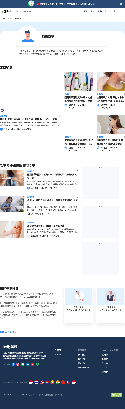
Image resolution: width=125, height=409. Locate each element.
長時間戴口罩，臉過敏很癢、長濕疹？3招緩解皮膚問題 (111, 142)
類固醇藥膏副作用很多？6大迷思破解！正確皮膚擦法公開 (52, 176)
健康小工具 (59, 354)
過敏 (10, 18)
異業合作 (105, 367)
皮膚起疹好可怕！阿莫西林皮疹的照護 (45, 225)
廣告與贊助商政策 (85, 367)
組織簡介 (105, 359)
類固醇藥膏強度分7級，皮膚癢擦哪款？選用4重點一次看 (78, 99)
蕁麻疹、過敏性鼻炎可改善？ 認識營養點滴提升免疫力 (52, 202)
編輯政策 (81, 363)
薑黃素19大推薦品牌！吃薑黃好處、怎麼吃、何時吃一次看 (28, 119)
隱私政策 (81, 359)
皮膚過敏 (18, 18)
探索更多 (58, 350)
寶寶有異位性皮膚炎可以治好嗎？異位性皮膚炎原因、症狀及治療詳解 (78, 142)
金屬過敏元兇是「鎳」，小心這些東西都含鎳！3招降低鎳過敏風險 (110, 99)
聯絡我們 (105, 372)
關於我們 (105, 355)
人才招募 (105, 363)
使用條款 (81, 355)
